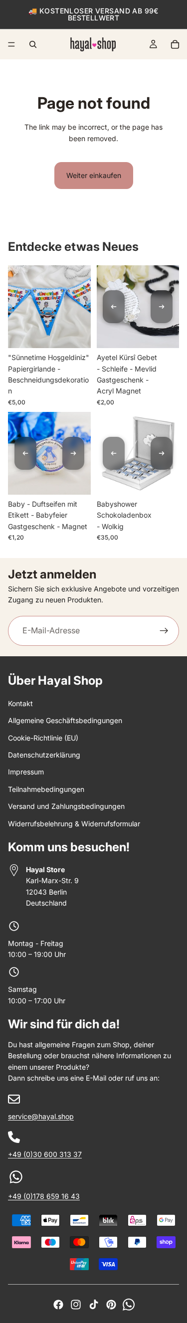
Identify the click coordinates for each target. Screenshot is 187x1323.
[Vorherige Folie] (114, 306)
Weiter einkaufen (93, 175)
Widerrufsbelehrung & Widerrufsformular (74, 823)
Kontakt (20, 703)
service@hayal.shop (41, 1116)
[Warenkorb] (175, 44)
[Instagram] (76, 1305)
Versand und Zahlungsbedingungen (66, 806)
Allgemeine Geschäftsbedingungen (65, 720)
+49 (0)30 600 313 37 (45, 1154)
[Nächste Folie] (162, 306)
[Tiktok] (94, 1305)
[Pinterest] (111, 1305)
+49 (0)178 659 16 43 (44, 1196)
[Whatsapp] (129, 1305)
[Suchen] (33, 44)
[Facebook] (58, 1305)
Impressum (26, 771)
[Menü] (11, 44)
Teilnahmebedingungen (46, 789)
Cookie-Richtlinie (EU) (43, 738)
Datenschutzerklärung (44, 755)
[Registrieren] (164, 630)
